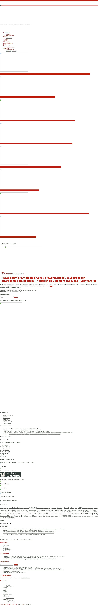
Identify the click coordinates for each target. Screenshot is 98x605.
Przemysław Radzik (15, 513)
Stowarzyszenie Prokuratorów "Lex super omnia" (57, 513)
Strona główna (6, 32)
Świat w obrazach (10, 47)
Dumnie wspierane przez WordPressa (8, 604)
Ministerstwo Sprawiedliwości (48, 511)
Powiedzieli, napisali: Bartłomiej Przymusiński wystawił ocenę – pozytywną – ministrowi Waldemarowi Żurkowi (36, 143)
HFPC (48, 508)
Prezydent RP (5, 513)
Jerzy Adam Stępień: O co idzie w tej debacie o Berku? (18, 237)
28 (0, 454)
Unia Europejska (76, 516)
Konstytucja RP (10, 49)
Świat (4, 44)
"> (3, 272)
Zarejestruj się (6, 545)
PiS (87, 511)
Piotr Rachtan (74, 511)
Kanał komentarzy (7, 549)
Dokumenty (9, 38)
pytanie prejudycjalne (25, 513)
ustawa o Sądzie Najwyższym (87, 516)
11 (6, 450)
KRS (57, 510)
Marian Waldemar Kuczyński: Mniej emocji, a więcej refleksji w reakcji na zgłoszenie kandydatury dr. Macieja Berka (37, 120)
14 (0, 451)
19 (8, 451)
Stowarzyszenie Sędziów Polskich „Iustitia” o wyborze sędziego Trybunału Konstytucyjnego (30, 167)
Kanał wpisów (6, 548)
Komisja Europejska (21, 510)
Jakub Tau (85, 508)
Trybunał (5, 40)
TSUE (67, 516)
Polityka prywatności (11, 51)
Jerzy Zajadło (3, 510)
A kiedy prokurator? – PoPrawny (10, 432)
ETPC (33, 508)
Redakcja (14, 273)
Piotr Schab (81, 511)
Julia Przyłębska (12, 510)
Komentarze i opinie (8, 43)
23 (3, 453)
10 (5, 450)
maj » (4, 456)
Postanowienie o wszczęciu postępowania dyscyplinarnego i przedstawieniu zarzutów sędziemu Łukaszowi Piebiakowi (46, 432)
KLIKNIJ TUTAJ (25, 578)
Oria (23, 604)
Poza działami (6, 45)
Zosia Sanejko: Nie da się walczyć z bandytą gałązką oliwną (19, 190)
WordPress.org (6, 550)
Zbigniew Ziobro (9, 517)
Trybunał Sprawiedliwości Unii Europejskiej (44, 516)
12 (8, 450)
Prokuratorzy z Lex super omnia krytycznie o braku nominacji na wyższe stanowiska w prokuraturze (28, 431)
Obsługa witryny (10, 35)
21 (0, 453)
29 (2, 454)
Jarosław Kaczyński (93, 508)
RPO (33, 514)
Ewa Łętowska (41, 508)
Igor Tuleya (54, 508)
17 (5, 451)
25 (6, 453)
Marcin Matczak (75, 510)
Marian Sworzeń (86, 510)
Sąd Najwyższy (89, 513)
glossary (5, 416)
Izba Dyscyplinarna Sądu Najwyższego (69, 508)
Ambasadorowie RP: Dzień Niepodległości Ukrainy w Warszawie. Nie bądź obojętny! (27, 97)
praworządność (93, 511)
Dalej (51, 286)
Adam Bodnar (14, 508)
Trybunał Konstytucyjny (13, 516)
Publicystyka (6, 42)
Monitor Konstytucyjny (29, 17)
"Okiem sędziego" (4, 508)
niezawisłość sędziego (60, 511)
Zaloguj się (5, 546)
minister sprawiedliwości (34, 511)
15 (2, 451)
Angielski (8, 34)
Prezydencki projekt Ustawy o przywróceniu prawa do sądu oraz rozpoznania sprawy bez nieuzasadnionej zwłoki (34, 434)
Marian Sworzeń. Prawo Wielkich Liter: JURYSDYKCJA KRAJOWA (25, 430)
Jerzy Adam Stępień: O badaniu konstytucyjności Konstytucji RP (23, 428)
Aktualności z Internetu (8, 415)
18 (6, 451)
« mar (1, 456)
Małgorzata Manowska (23, 511)
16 (3, 451)
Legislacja (5, 39)
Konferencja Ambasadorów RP (32, 510)
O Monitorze (6, 48)
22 (2, 453)
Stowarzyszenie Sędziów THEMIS (74, 513)
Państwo (5, 36)
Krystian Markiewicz (66, 510)
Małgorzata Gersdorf (13, 511)
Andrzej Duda (24, 508)
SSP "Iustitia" (43, 513)
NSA (69, 511)
